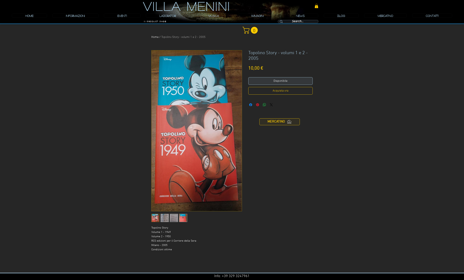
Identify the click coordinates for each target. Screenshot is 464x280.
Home (155, 37)
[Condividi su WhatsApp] (264, 105)
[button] (316, 6)
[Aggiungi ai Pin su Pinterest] (257, 105)
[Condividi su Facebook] (250, 105)
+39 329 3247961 (236, 276)
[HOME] (144, 21)
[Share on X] (271, 105)
